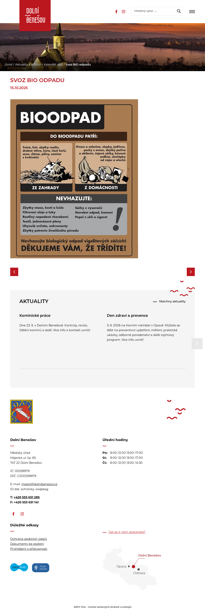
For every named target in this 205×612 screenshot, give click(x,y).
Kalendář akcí (53, 64)
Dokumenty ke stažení (27, 544)
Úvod (8, 64)
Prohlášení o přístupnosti (28, 549)
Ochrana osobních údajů (28, 539)
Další (197, 343)
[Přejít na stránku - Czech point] (19, 568)
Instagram (123, 11)
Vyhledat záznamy (179, 11)
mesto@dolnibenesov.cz (39, 484)
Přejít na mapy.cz (148, 566)
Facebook (116, 11)
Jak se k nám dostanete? (127, 532)
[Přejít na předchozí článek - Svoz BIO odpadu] (14, 272)
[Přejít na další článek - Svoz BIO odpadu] (191, 272)
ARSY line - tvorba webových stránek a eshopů (102, 607)
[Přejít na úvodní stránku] (35, 15)
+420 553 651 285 (27, 497)
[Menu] (192, 11)
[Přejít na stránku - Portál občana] (40, 568)
